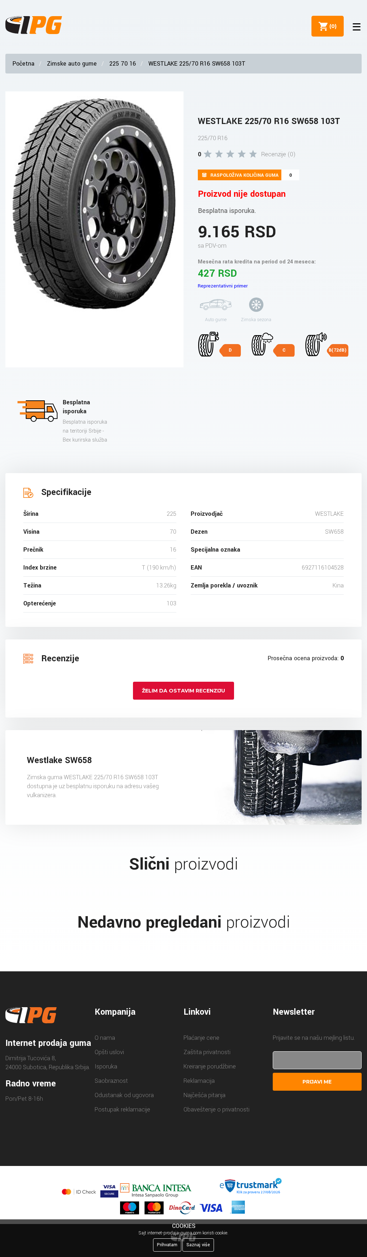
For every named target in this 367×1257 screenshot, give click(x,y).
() (332, 26)
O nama (105, 1038)
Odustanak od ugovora (124, 1095)
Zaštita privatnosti (207, 1052)
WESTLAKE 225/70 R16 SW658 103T (197, 63)
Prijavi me (317, 1082)
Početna (23, 63)
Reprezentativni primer (223, 285)
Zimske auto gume (72, 63)
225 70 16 (122, 63)
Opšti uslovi (109, 1052)
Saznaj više (198, 1245)
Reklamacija (199, 1081)
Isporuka (106, 1066)
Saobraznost (111, 1081)
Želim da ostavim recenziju (183, 690)
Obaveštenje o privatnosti (216, 1109)
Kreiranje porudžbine (210, 1066)
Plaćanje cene (201, 1038)
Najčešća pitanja (204, 1095)
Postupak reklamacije (122, 1109)
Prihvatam (167, 1245)
